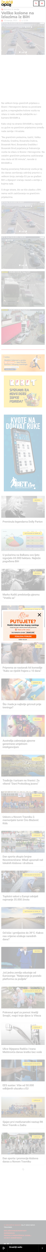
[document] (23, 626)
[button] (39, 615)
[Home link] (7, 3)
